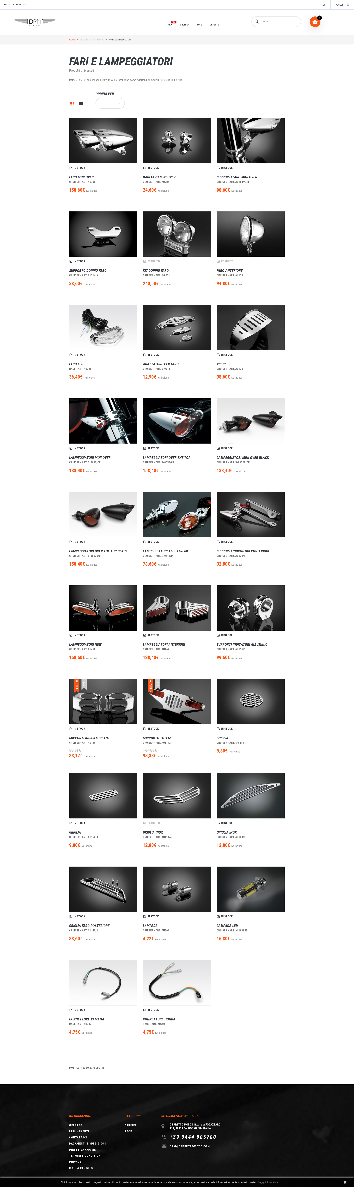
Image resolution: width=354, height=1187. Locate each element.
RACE (199, 24)
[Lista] (81, 103)
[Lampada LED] (251, 889)
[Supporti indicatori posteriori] (251, 514)
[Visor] (251, 327)
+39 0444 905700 (193, 1137)
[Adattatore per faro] (177, 327)
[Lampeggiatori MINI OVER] (103, 421)
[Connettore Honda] (177, 982)
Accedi (339, 4)
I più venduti (79, 1131)
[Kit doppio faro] (177, 234)
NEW (170, 24)
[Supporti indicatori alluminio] (251, 608)
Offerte (75, 1125)
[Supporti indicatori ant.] (103, 701)
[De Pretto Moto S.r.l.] (40, 23)
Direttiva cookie (82, 1149)
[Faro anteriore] (251, 234)
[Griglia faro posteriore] (103, 889)
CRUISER (184, 24)
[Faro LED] (103, 327)
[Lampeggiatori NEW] (103, 608)
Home (72, 39)
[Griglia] (72, 103)
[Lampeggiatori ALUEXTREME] (177, 514)
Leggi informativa (268, 1182)
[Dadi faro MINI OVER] (177, 140)
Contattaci (19, 4)
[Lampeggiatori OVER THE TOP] (177, 421)
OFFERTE (214, 24)
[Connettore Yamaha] (103, 982)
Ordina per (105, 94)
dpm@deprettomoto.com (190, 1146)
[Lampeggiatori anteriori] (177, 608)
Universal (98, 39)
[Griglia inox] (177, 796)
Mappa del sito (81, 1168)
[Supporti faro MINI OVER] (251, 140)
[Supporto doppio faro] (103, 234)
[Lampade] (177, 889)
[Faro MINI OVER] (103, 140)
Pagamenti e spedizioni (87, 1143)
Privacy (75, 1162)
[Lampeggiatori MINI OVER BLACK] (251, 421)
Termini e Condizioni (85, 1155)
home (7, 4)
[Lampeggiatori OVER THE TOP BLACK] (103, 514)
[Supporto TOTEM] (177, 701)
